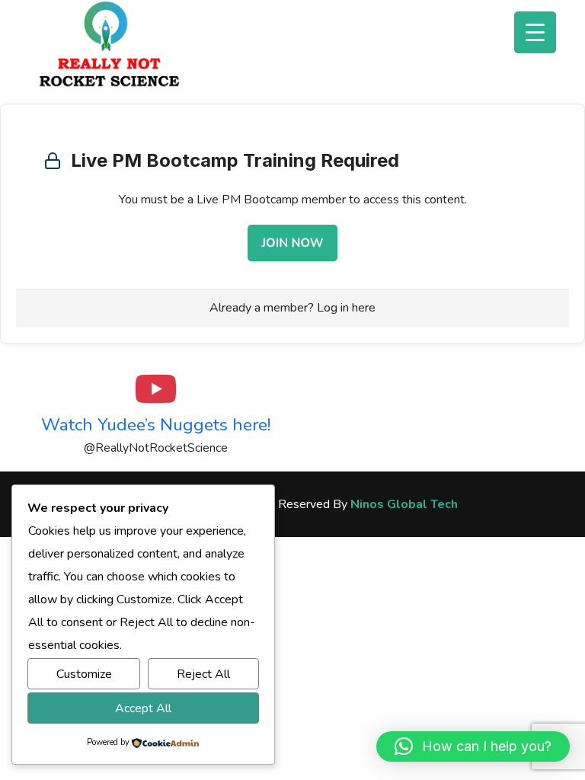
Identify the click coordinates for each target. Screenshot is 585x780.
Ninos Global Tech (404, 504)
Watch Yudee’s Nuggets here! (155, 424)
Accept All (143, 708)
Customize (84, 674)
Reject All (203, 674)
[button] (473, 746)
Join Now (292, 243)
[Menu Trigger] (535, 32)
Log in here (346, 307)
